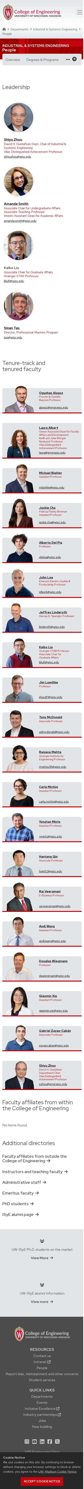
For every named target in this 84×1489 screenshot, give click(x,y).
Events (42, 1402)
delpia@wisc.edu (50, 557)
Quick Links (42, 1390)
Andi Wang (47, 926)
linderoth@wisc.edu (52, 627)
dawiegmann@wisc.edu (54, 976)
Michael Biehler (50, 473)
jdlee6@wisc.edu (50, 592)
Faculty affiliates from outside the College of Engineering (34, 1158)
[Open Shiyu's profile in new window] (18, 117)
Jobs (42, 1420)
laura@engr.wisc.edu (52, 453)
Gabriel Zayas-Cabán (55, 1031)
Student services (42, 1380)
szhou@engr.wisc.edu (53, 1084)
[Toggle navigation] (79, 12)
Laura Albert (48, 428)
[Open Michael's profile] (19, 478)
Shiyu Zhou (13, 139)
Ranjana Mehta (50, 752)
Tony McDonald (50, 717)
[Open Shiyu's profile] (19, 1074)
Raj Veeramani (50, 891)
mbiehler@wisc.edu (51, 487)
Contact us (42, 1356)
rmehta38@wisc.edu (52, 767)
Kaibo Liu (46, 647)
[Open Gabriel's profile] (19, 1035)
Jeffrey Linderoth (53, 612)
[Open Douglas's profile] (19, 966)
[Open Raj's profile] (19, 896)
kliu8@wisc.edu (14, 281)
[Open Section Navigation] (69, 59)
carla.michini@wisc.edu (54, 802)
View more (39, 1301)
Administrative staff (21, 1182)
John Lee (46, 577)
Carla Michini (48, 787)
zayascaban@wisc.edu (54, 1045)
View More (39, 1258)
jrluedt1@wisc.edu (50, 697)
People (42, 1368)
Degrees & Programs (44, 59)
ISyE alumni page (18, 1214)
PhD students (15, 1203)
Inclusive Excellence (40, 1408)
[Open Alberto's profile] (19, 547)
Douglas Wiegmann (53, 961)
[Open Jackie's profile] (19, 512)
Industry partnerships (40, 1414)
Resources (42, 1349)
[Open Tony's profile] (19, 722)
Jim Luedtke (48, 682)
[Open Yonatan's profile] (19, 826)
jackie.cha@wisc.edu (52, 522)
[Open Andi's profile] (19, 931)
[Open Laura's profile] (19, 443)
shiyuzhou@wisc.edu (17, 157)
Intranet (40, 1362)
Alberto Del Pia (50, 543)
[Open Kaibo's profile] (19, 652)
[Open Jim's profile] (19, 687)
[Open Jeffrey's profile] (19, 617)
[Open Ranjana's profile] (19, 757)
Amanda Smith (16, 203)
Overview (12, 59)
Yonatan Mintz (49, 822)
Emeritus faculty (18, 1193)
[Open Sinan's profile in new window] (18, 305)
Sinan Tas (12, 328)
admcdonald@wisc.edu (54, 732)
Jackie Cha (47, 508)
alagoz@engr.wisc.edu (53, 407)
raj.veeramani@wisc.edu (54, 906)
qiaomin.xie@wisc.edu (53, 1011)
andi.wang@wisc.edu (52, 941)
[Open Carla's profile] (19, 791)
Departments (19, 29)
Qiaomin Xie (48, 996)
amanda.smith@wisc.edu (20, 221)
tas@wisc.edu (13, 337)
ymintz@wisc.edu (50, 836)
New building (42, 1426)
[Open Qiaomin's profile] (19, 1001)
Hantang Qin (48, 856)
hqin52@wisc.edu (50, 871)
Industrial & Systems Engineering (55, 29)
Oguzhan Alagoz (51, 393)
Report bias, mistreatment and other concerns (42, 1374)
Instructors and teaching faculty (32, 1171)
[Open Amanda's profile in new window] (18, 181)
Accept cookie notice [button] (42, 1481)
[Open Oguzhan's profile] (19, 398)
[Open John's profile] (19, 582)
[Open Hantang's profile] (19, 861)
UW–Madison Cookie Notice (57, 1472)
